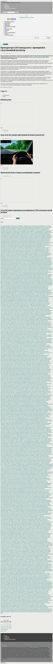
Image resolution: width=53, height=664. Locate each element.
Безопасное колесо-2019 (17, 256)
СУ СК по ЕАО (42, 547)
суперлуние (33, 550)
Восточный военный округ (32, 290)
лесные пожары (44, 389)
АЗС (46, 237)
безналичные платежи (6, 256)
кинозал (34, 370)
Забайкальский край (5, 348)
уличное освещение (24, 568)
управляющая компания (13, 573)
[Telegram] (8, 19)
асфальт (47, 251)
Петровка (45, 470)
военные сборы (33, 286)
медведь (42, 400)
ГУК (29, 314)
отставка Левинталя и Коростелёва (9, 459)
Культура (6, 30)
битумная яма (4, 264)
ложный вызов (18, 392)
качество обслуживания (45, 369)
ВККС (28, 282)
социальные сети (24, 541)
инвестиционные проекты (29, 360)
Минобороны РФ (15, 409)
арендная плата (22, 250)
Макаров (7, 396)
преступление (38, 491)
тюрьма (6, 564)
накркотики (13, 424)
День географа (10, 322)
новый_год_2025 (14, 441)
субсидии (40, 548)
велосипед (35, 277)
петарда (14, 470)
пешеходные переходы (20, 472)
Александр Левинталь (19, 240)
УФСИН (49, 574)
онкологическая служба (20, 451)
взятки (13, 281)
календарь (35, 366)
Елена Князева (4, 343)
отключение (3, 456)
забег (11, 348)
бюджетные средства (33, 272)
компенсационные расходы (16, 375)
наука (14, 429)
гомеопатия (42, 307)
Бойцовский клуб (10, 268)
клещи (35, 372)
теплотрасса (25, 555)
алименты (19, 242)
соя (10, 542)
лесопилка (3, 391)
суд (48, 548)
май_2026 (11, 395)
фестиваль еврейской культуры (23, 582)
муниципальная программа (15, 419)
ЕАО (50, 340)
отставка (50, 457)
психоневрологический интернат (8, 504)
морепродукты (4, 416)
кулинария (30, 383)
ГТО (1, 314)
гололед (18, 307)
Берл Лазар (20, 258)
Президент (31, 489)
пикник (45, 472)
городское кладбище (29, 309)
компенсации (6, 375)
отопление (36, 457)
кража (7, 381)
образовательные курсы (46, 443)
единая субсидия (22, 342)
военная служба (25, 286)
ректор (24, 511)
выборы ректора (31, 295)
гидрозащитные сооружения (34, 304)
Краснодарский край (23, 381)
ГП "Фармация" (36, 311)
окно (50, 448)
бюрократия (13, 273)
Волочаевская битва (16, 288)
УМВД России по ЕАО (15, 569)
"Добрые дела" (26, 225)
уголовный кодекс (30, 565)
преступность (45, 491)
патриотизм (6, 465)
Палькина (3, 461)
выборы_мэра (32, 296)
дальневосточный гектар (23, 316)
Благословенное (7, 265)
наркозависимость (5, 427)
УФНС (36, 574)
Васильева (17, 275)
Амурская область (16, 243)
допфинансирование (22, 338)
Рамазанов (3, 507)
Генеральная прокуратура (36, 302)
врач (5, 291)
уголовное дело (10, 565)
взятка (10, 281)
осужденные (42, 455)
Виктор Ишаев (42, 281)
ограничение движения (29, 448)
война (24, 287)
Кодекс (13, 373)
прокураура (43, 498)
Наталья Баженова (8, 429)
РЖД (35, 513)
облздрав (33, 442)
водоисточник (31, 284)
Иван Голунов (24, 357)
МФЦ (50, 420)
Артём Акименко (8, 251)
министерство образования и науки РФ (10, 407)
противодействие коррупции (34, 500)
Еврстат (7, 342)
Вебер (26, 275)
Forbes (28, 229)
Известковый (28, 359)
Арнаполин (40, 250)
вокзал (39, 287)
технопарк (21, 556)
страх (20, 546)
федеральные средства (40, 579)
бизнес (23, 259)
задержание (45, 348)
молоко (2, 415)
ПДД (44, 465)
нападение (33, 425)
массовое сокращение (45, 398)
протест (25, 500)
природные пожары (18, 493)
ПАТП (2, 465)
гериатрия (12, 304)
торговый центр (36, 557)
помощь (46, 482)
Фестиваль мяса (9, 583)
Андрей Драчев (31, 245)
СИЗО (4, 96)
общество (3, 447)
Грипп (31, 313)
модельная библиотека (17, 414)
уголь (2, 566)
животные (42, 346)
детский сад (36, 332)
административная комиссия (35, 236)
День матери (37, 323)
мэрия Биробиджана (17, 422)
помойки (42, 482)
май (8, 395)
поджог (35, 477)
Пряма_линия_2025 (10, 502)
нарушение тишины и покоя (12, 428)
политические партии (25, 482)
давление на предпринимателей (42, 314)
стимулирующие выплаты (33, 545)
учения (11, 575)
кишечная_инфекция (21, 372)
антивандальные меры (29, 246)
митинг (33, 410)
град (45, 311)
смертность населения (41, 533)
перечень (46, 469)
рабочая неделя (35, 505)
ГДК (29, 302)
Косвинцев (18, 379)
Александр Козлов (9, 240)
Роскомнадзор (28, 515)
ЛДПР (40, 386)
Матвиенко (3, 400)
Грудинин (35, 313)
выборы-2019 (46, 296)
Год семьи (26, 306)
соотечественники (42, 537)
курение (34, 384)
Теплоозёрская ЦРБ (47, 554)
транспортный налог (43, 560)
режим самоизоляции (21, 510)
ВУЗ (46, 293)
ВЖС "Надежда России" (26, 279)
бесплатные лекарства (28, 258)
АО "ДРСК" (22, 249)
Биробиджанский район (36, 263)
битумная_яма (10, 264)
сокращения (23, 537)
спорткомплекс (8, 543)
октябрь (2, 450)
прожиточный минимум (39, 497)
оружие (42, 454)
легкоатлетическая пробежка (12, 387)
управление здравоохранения (16, 571)
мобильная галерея (37, 413)
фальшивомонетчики (46, 577)
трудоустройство (48, 561)
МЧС (2, 422)
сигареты (33, 528)
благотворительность (6, 266)
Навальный (3, 423)
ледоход (9, 388)
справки (28, 543)
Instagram (32, 229)
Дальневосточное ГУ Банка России (9, 316)
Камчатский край (16, 368)
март (17, 398)
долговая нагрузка (5, 337)
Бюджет (29, 270)
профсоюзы (49, 501)
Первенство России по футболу (8, 469)
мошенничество (4, 418)
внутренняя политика (8, 284)
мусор (27, 420)
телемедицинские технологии (33, 552)
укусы (18, 568)
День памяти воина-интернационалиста (39, 324)
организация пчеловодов (34, 454)
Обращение (18, 445)
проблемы (9, 496)
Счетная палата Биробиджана (21, 551)
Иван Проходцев (32, 357)
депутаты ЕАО (34, 329)
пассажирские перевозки (31, 464)
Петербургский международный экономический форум (29, 470)
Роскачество (22, 515)
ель (16, 343)
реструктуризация (5, 513)
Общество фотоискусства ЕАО (32, 447)
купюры (27, 384)
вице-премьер (21, 282)
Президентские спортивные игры (8, 491)
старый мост (13, 545)
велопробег (30, 277)
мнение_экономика (5, 413)
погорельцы (23, 475)
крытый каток (33, 382)
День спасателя (48, 327)
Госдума (41, 310)
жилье (17, 347)
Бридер (18, 269)
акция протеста (11, 238)
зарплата (9, 354)
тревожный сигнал (5, 561)
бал (49, 252)
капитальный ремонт (31, 368)
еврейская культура (20, 341)
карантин (44, 368)
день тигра (18, 328)
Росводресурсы (10, 515)
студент (2, 547)
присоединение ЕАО (43, 493)
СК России (33, 529)
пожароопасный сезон (38, 479)
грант (2, 313)
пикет (42, 472)
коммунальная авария (26, 374)
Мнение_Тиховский (42, 411)
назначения (48, 423)
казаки (17, 366)
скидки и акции (35, 530)
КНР (2, 373)
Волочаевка (9, 288)
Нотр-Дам (41, 441)
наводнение (14, 423)
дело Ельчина (20, 320)
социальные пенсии (15, 541)
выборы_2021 (45, 295)
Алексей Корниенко (30, 241)
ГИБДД (19, 304)
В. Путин (18, 273)
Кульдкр (35, 383)
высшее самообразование (30, 300)
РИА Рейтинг (40, 513)
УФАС (27, 574)
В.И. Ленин (22, 273)
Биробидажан (18, 260)
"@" (1, 225)
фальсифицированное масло (25, 577)
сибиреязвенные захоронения (24, 528)
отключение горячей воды (21, 456)
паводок (34, 460)
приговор (40, 492)
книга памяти (44, 372)
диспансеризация (34, 333)
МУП (36, 419)
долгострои (12, 337)
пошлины (24, 487)
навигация (8, 423)
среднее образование (38, 543)
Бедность (30, 255)
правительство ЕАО (39, 487)
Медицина (7, 25)
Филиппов (13, 584)
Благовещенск (32, 264)
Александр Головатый (39, 238)
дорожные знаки (43, 338)
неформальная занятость (10, 436)
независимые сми (10, 432)
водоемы (25, 284)
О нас (5, 4)
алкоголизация (28, 242)
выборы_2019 (38, 295)
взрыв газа (38, 279)
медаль (33, 400)
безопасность (26, 256)
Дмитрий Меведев (18, 334)
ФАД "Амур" (8, 577)
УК (32, 566)
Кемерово (29, 370)
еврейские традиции (40, 341)
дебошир (8, 319)
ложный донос (25, 392)
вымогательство (15, 297)
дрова (32, 340)
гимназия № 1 (26, 305)
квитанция (13, 370)
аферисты (22, 252)
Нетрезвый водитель (40, 434)
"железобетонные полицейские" (38, 225)
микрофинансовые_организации (33, 405)
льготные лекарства (30, 393)
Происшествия (8, 29)
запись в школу (26, 352)
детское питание (43, 332)
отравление (45, 457)
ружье (50, 518)
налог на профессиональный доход (40, 424)
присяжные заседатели (20, 495)
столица (50, 545)
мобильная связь (46, 413)
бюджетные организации (22, 272)
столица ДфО (4, 546)
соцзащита (30, 538)
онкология (28, 451)
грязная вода (48, 313)
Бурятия (24, 270)
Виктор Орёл (49, 281)
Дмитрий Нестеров (37, 334)
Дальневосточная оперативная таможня (14, 315)
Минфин (12, 410)
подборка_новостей (5, 477)
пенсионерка (37, 466)
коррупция (10, 379)
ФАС (12, 578)
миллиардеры (44, 405)
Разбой (13, 506)
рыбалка (26, 519)
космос (39, 379)
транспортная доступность (22, 560)
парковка (35, 463)
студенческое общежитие (15, 547)
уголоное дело (47, 565)
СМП (36, 534)
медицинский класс (27, 401)
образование (37, 443)
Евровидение (48, 341)
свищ (17, 524)
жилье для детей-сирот (25, 347)
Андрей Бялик (16, 245)
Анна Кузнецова (47, 245)
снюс (45, 534)
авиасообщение (12, 233)
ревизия (48, 507)
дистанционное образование (7, 334)
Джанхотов (12, 333)
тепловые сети (17, 554)
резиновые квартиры (41, 510)
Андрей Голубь (23, 245)
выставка (3, 300)
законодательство (5, 351)
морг (47, 415)
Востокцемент (22, 290)
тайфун (33, 551)
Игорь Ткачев (43, 357)
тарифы (49, 551)
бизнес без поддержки (30, 259)
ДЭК (45, 340)
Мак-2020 (49, 395)
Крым (28, 382)
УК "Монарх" (46, 566)
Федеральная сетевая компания (14, 579)
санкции (16, 523)
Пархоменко (13, 464)
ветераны (22, 278)
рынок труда (41, 519)
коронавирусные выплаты (29, 378)
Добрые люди (4, 336)
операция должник (18, 452)
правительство (30, 487)
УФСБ (39, 574)
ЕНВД (18, 343)
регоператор (4, 510)
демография (27, 320)
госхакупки (30, 311)
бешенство (13, 259)
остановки (36, 455)
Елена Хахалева (11, 343)
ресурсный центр (13, 513)
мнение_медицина (26, 411)
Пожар (43, 478)
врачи (16, 291)
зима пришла (19, 356)
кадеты (2, 366)
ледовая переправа (25, 387)
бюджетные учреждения (45, 272)
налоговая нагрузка (8, 425)
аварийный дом (41, 231)
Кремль (2, 382)
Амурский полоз (24, 243)
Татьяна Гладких (4, 552)
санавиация (24, 521)
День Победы (19, 325)
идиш (2, 359)
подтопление (22, 478)
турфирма (38, 562)
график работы (17, 313)
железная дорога (42, 343)
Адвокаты (26, 236)
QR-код (39, 229)
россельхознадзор (13, 516)
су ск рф (15, 548)
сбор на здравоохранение (44, 523)
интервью (6, 363)
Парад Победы (11, 463)
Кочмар (48, 379)
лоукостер (35, 392)
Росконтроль (35, 515)
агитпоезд (13, 236)
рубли (39, 518)
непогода (21, 433)
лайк (37, 386)
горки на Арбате (4, 309)
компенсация (26, 375)
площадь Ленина (18, 474)
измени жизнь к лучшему (37, 359)
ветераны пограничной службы (32, 278)
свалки (9, 524)
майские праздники (18, 395)
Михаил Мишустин (39, 410)
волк (47, 287)
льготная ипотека (16, 393)
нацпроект (8, 430)
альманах (3, 243)
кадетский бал (46, 365)
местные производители (25, 404)
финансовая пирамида (46, 584)
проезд (31, 497)
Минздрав (21, 406)
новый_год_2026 (22, 441)
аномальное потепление (6, 246)
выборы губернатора (16, 295)
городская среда (20, 309)
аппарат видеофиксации (36, 249)
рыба (22, 519)
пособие (2, 486)
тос (41, 557)
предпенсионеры (5, 489)
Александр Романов (40, 240)
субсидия (45, 548)
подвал (11, 477)
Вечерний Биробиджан (15, 279)
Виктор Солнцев (4, 282)
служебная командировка (15, 533)
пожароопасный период (27, 479)
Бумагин (2, 270)
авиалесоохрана (4, 233)
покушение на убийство (25, 480)
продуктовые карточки (24, 497)
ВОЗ (47, 286)
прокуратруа (16, 498)
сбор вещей (35, 523)
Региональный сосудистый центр (31, 509)
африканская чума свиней (31, 252)
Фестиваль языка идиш (18, 583)
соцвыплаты (25, 538)
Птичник (24, 504)
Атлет (12, 252)
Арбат (6, 250)
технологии (3, 556)
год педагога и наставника (17, 306)
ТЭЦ (47, 562)
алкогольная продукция (42, 242)
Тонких (16, 557)
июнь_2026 (25, 365)
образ (32, 443)
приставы (9, 495)
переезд (36, 469)
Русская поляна (17, 519)
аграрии (18, 236)
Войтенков (35, 287)
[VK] (13, 19)
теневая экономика (5, 554)
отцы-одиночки (27, 459)
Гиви (22, 304)
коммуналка (18, 374)
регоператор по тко (11, 510)
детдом (40, 329)
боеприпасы (3, 268)
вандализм (8, 275)
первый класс (26, 469)
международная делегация (19, 402)
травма (6, 559)
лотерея (31, 392)
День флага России (42, 328)
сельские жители (4, 525)
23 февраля (12, 228)
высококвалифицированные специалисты (23, 299)
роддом (12, 514)
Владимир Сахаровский (19, 283)
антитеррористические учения (8, 249)
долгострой (17, 337)
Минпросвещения (42, 409)
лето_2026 (18, 391)
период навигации (5, 470)
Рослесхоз (41, 515)
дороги (28, 338)
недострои (42, 430)
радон (9, 506)
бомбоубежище (45, 268)
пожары (46, 479)
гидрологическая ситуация (12, 305)
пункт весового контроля (33, 504)
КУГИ (14, 383)
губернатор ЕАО (24, 314)
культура (43, 383)
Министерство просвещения (26, 407)
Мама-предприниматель (44, 396)
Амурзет (9, 243)
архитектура (31, 251)
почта (7, 487)
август (32, 232)
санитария (33, 521)
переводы (31, 469)
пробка (2, 496)
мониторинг (35, 415)
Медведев (37, 400)
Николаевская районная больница (9, 437)
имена (49, 359)
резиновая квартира (31, 510)
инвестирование (13, 360)
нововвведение (15, 438)
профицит (43, 501)
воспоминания (15, 290)
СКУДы (33, 532)
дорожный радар (8, 340)
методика (38, 404)
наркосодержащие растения (31, 427)
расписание (15, 507)
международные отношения (33, 402)
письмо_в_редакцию (29, 473)
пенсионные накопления (22, 468)
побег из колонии (40, 474)
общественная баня (5, 446)
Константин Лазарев (17, 377)
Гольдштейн (36, 307)
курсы (42, 384)
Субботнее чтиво (8, 35)
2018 (8, 228)
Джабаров (6, 333)
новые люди (3, 439)
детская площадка (26, 331)
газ (36, 301)
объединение (42, 447)
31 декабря (18, 228)
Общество (7, 24)
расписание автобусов (23, 507)
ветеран (18, 278)
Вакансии (6, 5)
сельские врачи (47, 524)
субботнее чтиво (29, 548)
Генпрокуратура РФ (5, 304)
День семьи (35, 327)
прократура (10, 498)
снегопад (42, 534)
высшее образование (18, 300)
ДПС (29, 340)
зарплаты (14, 354)
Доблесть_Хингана (47, 334)
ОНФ (40, 451)
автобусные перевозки (10, 234)
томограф (6, 557)
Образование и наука (9, 26)
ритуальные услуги (47, 513)
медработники (4, 402)
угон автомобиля (9, 566)
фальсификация (14, 577)
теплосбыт (19, 555)
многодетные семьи (18, 413)
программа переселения (38, 496)
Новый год (17, 439)
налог (21, 424)
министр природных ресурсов (40, 407)
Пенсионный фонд (42, 468)
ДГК (1, 319)
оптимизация (18, 454)
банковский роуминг (46, 254)
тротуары (19, 561)
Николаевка (37, 436)
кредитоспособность (47, 381)
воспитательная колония (6, 290)
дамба (45, 316)
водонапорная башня (9, 286)
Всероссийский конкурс (26, 293)
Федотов (13, 580)
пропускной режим (13, 500)
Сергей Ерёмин (43, 527)
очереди (48, 459)
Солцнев (36, 537)
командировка (31, 373)
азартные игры (37, 237)
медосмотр (43, 401)
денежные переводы (40, 320)
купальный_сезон (21, 384)
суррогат (38, 550)
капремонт (39, 368)
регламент (48, 509)
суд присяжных (4, 550)
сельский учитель (12, 525)
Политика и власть (9, 21)
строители (34, 546)
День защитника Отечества (41, 322)
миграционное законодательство (13, 405)
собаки (48, 534)
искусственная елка (19, 364)
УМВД (37, 568)
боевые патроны (47, 266)
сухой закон (47, 550)
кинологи (38, 370)
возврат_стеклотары (5, 287)
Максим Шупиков (29, 396)
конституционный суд (27, 377)
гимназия (21, 305)
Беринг (15, 258)
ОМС (4, 451)
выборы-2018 (39, 296)
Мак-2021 (3, 396)
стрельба (30, 546)
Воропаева (45, 288)
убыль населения (35, 564)
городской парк (37, 309)
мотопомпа (36, 416)
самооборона (14, 521)
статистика (18, 545)
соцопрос (3, 542)
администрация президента (27, 237)
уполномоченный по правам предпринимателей (31, 569)
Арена (9, 250)
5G (22, 228)
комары (46, 373)
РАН (7, 507)
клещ (32, 372)
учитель (15, 575)
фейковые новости (30, 580)
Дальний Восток (33, 316)
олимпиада (22, 450)
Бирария (9, 260)
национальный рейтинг (28, 429)
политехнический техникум (13, 482)
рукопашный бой (4, 519)
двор (46, 318)
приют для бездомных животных (43, 495)
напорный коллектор (41, 425)
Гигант (25, 304)
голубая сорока (29, 307)
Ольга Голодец (29, 450)
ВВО (21, 275)
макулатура (36, 396)
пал (41, 460)
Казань (21, 366)
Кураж (30, 384)
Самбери (30, 520)
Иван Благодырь (17, 357)
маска (25, 398)
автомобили (42, 234)
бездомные (35, 255)
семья (46, 525)
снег (38, 534)
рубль (42, 518)
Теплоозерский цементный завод (8, 555)
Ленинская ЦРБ (38, 388)
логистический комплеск (9, 392)
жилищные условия (11, 347)
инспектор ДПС (46, 361)
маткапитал (18, 400)
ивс (39, 357)
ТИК (27, 556)
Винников (15, 282)
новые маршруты (10, 439)
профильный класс (36, 501)
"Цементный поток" (38, 227)
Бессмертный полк (46, 258)
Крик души (19, 382)
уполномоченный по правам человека (17, 570)
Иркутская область (8, 364)
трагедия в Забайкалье (18, 559)
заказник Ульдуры (23, 350)
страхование (24, 546)
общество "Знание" (10, 447)
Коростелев (44, 378)
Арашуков (3, 250)
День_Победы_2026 (5, 329)
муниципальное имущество (28, 419)
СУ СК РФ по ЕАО (21, 548)
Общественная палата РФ (29, 446)
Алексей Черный (9, 242)
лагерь (29, 386)
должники (34, 337)
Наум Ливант (19, 429)
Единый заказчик (30, 342)
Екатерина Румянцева (40, 342)
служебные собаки (25, 533)
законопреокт (12, 351)
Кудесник (23, 383)
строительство (41, 546)
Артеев (2, 251)
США (29, 551)
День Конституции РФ (19, 323)
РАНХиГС (10, 507)
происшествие (4, 498)
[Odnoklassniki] (10, 19)
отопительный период (18, 457)
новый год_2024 (40, 439)
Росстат (43, 516)
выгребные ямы (7, 297)
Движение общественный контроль (36, 318)
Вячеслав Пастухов (21, 301)
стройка (47, 546)
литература (34, 391)
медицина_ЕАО (9, 401)
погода (18, 475)
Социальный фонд (43, 541)
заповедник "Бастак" (34, 352)
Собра (16, 536)
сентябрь (37, 527)
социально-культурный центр (40, 538)
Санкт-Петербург (10, 523)
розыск (40, 514)
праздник (4, 488)
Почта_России (19, 487)
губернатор (5, 314)
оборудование (27, 443)
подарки (48, 475)
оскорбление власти (8, 455)
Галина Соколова (9, 302)
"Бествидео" (13, 225)
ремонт (32, 511)
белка (8, 258)
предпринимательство (22, 489)
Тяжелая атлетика (12, 564)
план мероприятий (42, 473)
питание (36, 473)
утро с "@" (23, 574)
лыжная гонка (8, 393)
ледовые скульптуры (35, 387)
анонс (22, 246)
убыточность (42, 564)
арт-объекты (46, 250)
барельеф (8, 255)
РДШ (30, 507)
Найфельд (3, 424)
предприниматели (13, 489)
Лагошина (33, 386)
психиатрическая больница (43, 502)
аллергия (50, 242)
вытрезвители (39, 300)
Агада (9, 236)
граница (48, 311)
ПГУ (30, 465)
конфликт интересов (5, 378)
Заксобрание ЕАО (39, 351)
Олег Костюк (17, 450)
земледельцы (35, 355)
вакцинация (40, 273)
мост (20, 416)
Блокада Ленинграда (38, 266)
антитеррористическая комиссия (42, 247)
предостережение (32, 488)
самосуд (19, 521)
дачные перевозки (10, 318)
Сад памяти (18, 520)
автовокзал (32, 234)
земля (47, 355)
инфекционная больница (20, 363)
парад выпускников (45, 461)
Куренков (38, 384)
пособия (6, 486)
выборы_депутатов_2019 (23, 296)
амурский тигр (31, 243)
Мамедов (3, 397)
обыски (5, 448)
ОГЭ (36, 448)
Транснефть (13, 560)
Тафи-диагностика (12, 552)
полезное (33, 480)
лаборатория (18, 386)
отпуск (40, 457)
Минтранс (3, 410)
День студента (11, 328)
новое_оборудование (46, 438)
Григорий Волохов (25, 313)
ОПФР (23, 454)
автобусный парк (20, 234)
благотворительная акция (27, 265)
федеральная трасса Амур (28, 579)
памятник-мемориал (27, 461)
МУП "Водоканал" (41, 419)
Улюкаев (31, 568)
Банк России (14, 254)
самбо (33, 520)
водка (21, 284)
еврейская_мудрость (30, 341)
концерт (12, 378)
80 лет (37, 228)
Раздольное (33, 506)
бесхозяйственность (5, 259)
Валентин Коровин (31, 274)
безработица (4, 258)
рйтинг (2, 514)
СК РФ (37, 529)
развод (28, 506)
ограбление (21, 448)
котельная (43, 379)
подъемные (35, 478)
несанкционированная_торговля (40, 433)
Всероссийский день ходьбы (13, 293)
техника (46, 555)
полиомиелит (4, 482)
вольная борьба (34, 288)
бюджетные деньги (11, 272)
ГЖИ (16, 304)
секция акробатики (39, 524)
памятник (20, 461)
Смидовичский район (20, 534)
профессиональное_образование (24, 501)
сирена (40, 528)
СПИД (29, 542)
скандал (8, 530)
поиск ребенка (4, 480)
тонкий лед (12, 557)
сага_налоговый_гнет (11, 520)
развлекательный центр (21, 506)
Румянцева (11, 519)
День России (29, 327)
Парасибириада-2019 (20, 463)
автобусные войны (39, 233)
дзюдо (16, 333)
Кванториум (3, 370)
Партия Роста (7, 464)
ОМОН (50, 450)
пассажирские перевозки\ (43, 464)
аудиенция (17, 252)
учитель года (20, 575)
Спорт (5, 31)
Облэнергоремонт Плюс (15, 443)
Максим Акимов (13, 396)
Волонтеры (3, 288)
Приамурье (9, 492)
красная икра (15, 381)
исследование (4, 365)
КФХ (14, 386)
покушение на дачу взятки (13, 480)
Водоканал (37, 284)
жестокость (20, 346)
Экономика (7, 22)
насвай (38, 428)
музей (17, 418)
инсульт (2, 363)
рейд (47, 510)
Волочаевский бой (25, 288)
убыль (29, 564)
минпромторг (35, 409)
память (34, 461)
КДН (17, 370)
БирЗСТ (13, 260)
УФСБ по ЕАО (44, 574)
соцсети (7, 542)
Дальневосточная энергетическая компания (34, 315)
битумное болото (18, 264)
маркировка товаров (5, 398)
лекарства (14, 388)
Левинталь (44, 386)
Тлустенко (43, 556)
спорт (32, 542)
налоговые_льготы (17, 425)
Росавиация (3, 515)
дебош (4, 319)
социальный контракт (34, 541)
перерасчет (41, 469)
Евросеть (3, 342)
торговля (23, 557)
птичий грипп (19, 504)
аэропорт (41, 252)
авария (14, 232)
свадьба (2, 524)
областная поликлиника (25, 442)
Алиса (23, 242)
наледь (18, 424)
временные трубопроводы (33, 291)
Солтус (32, 537)
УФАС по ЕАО (32, 574)
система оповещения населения (22, 529)
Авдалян (36, 232)
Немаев (17, 433)
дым (42, 340)
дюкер (47, 340)
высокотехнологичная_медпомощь (41, 299)
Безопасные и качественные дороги (38, 256)
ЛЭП (39, 393)
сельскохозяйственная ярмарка (33, 525)
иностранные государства (36, 361)
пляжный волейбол (26, 474)
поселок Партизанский (10, 484)
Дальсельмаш (40, 316)
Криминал (24, 382)
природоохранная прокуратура (30, 493)
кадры (14, 366)
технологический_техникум (12, 556)
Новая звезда (44, 437)
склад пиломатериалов (12, 532)
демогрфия (32, 320)
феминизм (43, 580)
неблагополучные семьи (26, 430)
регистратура (42, 509)
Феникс (48, 580)
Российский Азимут (33, 516)
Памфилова (8, 461)
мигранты (43, 404)
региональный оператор (17, 509)
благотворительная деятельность (42, 265)
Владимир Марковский (41, 282)
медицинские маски (17, 401)
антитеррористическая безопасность (25, 247)
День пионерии (12, 325)
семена (43, 525)
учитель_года (35, 575)
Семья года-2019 (7, 527)
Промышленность (5, 500)
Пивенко (39, 472)
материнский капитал (11, 400)
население (42, 428)
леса (33, 389)
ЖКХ (5, 27)
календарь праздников (43, 366)
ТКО (40, 556)
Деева (18, 319)
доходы (26, 340)
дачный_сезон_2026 (20, 318)
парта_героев (41, 463)
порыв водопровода (27, 483)
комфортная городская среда (36, 375)
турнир (29, 562)
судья (21, 550)
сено (33, 527)
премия (28, 491)
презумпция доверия (21, 491)
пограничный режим (41, 475)
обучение (39, 445)
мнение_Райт (34, 411)
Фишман (29, 586)
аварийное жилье (25, 231)
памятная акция (14, 461)
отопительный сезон (28, 457)
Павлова (30, 460)
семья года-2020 (15, 527)
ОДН (38, 448)
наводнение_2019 (21, 423)
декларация (3, 320)
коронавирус (20, 378)
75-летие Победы (27, 228)
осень (2, 455)
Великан (30, 275)
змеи (24, 356)
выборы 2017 (7, 295)
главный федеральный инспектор (38, 305)
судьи (18, 550)
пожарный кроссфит (17, 479)
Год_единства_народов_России (42, 306)
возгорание (13, 287)
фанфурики (3, 578)
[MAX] (15, 19)
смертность (33, 533)
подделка (22, 477)
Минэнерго (26, 410)
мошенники (47, 416)
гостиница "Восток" (18, 311)
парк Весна (30, 463)
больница (19, 268)
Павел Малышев (24, 460)
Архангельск (22, 251)
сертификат (14, 528)
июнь (21, 365)
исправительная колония (42, 364)
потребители (32, 486)
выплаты (31, 297)
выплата (27, 297)
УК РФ (50, 566)
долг (39, 336)
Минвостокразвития (5, 406)
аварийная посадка (16, 231)
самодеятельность (44, 520)
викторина (10, 282)
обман (22, 443)
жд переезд (35, 343)
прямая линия (18, 502)
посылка (27, 486)
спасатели (13, 542)
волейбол (43, 287)
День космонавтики (29, 323)
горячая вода (4, 310)
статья (23, 545)
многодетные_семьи (28, 413)
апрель (43, 249)
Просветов (20, 500)
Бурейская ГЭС (7, 270)
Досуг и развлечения (9, 32)
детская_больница (35, 331)
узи (31, 566)
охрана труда (43, 459)
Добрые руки (10, 336)
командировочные (39, 373)
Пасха (50, 464)
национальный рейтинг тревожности (43, 429)
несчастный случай (30, 434)
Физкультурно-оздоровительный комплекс (34, 583)
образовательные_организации (8, 445)
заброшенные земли (35, 348)
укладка (11, 568)
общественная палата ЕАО (16, 446)
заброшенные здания (24, 348)
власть (35, 283)
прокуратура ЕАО (29, 498)
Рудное (46, 518)
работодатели (27, 505)
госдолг (37, 310)
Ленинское (3, 389)
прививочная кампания (32, 492)
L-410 (35, 229)
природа (11, 493)
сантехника (21, 523)
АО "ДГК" (17, 249)
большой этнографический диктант (30, 268)
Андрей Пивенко (39, 245)
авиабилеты (41, 232)
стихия (46, 545)
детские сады (16, 332)
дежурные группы (24, 319)
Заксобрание (32, 351)
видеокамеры (18, 281)
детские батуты (44, 331)
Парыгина (19, 464)
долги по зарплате (47, 336)
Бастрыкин (22, 255)
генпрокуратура (46, 302)
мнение (12, 411)
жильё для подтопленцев (37, 347)
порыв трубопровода (47, 483)
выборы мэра (24, 295)
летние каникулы (9, 391)
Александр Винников (29, 238)
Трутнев (2, 562)
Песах (10, 470)
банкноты (22, 254)
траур (49, 560)
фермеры (8, 582)
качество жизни (16, 369)
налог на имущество (27, 424)
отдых (46, 455)
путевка (48, 504)
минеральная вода (14, 406)
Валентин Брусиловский (21, 274)
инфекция (28, 363)
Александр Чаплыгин (10, 241)
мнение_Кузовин (18, 411)
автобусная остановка (29, 233)
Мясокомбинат (37, 422)
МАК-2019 (44, 395)
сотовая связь (10, 538)
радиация (5, 506)
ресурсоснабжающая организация (26, 513)
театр (18, 552)
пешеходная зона (10, 472)
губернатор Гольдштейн (14, 314)
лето (14, 391)
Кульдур (39, 383)
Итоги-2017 (14, 365)
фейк (22, 580)
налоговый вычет (26, 425)
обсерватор (34, 445)
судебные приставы (12, 550)
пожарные (9, 479)
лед (20, 387)
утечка (9, 574)
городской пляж (45, 309)
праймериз (14, 488)
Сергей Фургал (7, 528)
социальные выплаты (6, 541)
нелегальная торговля (10, 433)
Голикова (8, 307)
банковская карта (29, 254)
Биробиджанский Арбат (33, 261)
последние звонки (37, 484)
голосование (23, 307)
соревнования (4, 538)
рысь (45, 519)
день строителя (4, 328)
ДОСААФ (14, 340)
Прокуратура (6, 95)
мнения (11, 413)
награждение (33, 423)
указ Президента (5, 568)
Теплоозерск (33, 554)
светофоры (13, 524)
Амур (6, 243)
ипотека (46, 363)
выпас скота (22, 297)
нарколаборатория (13, 427)
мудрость (13, 418)
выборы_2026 (4, 296)
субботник (35, 548)
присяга (13, 495)
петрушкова (3, 472)
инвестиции (20, 360)
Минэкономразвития (19, 410)
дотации (19, 340)
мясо (33, 422)
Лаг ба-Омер (24, 386)
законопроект (19, 351)
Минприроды (28, 409)
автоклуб (37, 234)
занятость (19, 352)
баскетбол (13, 255)
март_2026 (21, 398)
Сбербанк (29, 523)
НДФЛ (19, 430)
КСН (44, 382)
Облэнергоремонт (5, 443)
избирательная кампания (14, 359)
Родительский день (19, 514)
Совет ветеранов (32, 536)
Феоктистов (3, 582)
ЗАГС (41, 348)
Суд (50, 548)
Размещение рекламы (10, 8)
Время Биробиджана (45, 291)
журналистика (48, 347)
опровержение (8, 454)
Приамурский (4, 492)
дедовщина (13, 319)
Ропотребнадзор (46, 514)
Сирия (43, 528)
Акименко (49, 237)
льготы (36, 393)
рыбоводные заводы (33, 519)
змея (26, 356)
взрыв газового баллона (46, 279)
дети (43, 329)
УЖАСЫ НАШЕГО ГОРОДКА (23, 566)
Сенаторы (29, 527)
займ (9, 350)
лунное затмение (42, 392)
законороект (26, 351)
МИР (30, 410)
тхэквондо (43, 562)
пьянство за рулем (16, 505)
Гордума (47, 307)
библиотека (18, 259)
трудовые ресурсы (39, 561)
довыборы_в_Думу (18, 336)
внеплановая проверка (42, 283)
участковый (7, 575)
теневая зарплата (45, 552)
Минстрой (49, 409)
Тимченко (31, 556)
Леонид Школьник (25, 389)
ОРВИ (26, 454)
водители (17, 284)
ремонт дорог (37, 511)
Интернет (11, 363)
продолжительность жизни (12, 497)
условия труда (41, 573)
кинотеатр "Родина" (45, 370)
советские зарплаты (8, 537)
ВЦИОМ (49, 293)
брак (10, 269)
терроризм (41, 555)
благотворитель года (16, 265)
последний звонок (45, 484)
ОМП (2, 451)
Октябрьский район (9, 450)
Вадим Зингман (29, 273)
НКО (34, 437)
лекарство (31, 388)
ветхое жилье (6, 279)
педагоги (12, 466)
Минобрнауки (22, 409)
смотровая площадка (30, 534)
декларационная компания (45, 319)
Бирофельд (45, 263)
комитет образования (10, 374)
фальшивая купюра (36, 577)
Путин (2, 505)
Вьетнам (7, 301)
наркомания (21, 427)
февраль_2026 (32, 578)
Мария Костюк (39, 397)
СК (30, 529)
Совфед (15, 537)
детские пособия (9, 332)
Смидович (12, 534)
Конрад (10, 377)
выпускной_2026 (9, 299)
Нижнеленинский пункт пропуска (27, 436)
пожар (39, 478)
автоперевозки (4, 236)
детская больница (5, 331)
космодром (23, 379)
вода (14, 284)
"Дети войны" (19, 225)
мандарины (25, 397)
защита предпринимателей (16, 355)
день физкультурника (33, 328)
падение (38, 460)
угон (4, 566)
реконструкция (19, 511)
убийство (19, 564)
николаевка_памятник (45, 436)
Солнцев (28, 537)
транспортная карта (33, 560)
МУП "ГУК (3, 420)
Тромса (11, 561)
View (2, 127)
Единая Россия (14, 342)
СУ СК (37, 547)
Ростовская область (16, 518)
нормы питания (30, 441)
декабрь (37, 319)
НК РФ (31, 437)
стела (26, 545)
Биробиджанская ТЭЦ (22, 261)
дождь (24, 336)
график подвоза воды (8, 313)
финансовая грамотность (35, 584)
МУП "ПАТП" (8, 420)
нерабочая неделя (28, 433)
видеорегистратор (26, 281)
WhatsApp (43, 229)
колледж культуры (19, 373)
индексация (15, 361)
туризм (22, 562)
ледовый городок (44, 387)
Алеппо (15, 242)
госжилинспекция (47, 310)
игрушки (49, 357)
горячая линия (10, 310)
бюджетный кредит (5, 273)
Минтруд (7, 410)
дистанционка (42, 333)
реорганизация (44, 511)
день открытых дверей (23, 324)
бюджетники (4, 272)
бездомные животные (43, 255)
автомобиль (48, 234)
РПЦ (26, 518)
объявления (49, 447)
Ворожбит (40, 288)
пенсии (27, 466)
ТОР (19, 557)
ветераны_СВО (43, 278)
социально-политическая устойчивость (10, 539)
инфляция (33, 363)
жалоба (30, 343)
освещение (49, 454)
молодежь (48, 414)
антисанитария (12, 247)
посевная (3, 484)
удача (15, 566)
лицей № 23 (43, 391)
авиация (18, 233)
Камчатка (10, 368)
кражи (10, 381)
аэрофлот (46, 252)
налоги (2, 425)
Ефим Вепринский (24, 343)
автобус (22, 233)
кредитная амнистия (37, 381)
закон (29, 350)
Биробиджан (25, 260)
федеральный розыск (6, 580)
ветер (14, 278)
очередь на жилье (5, 460)
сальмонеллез (24, 520)
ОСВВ (45, 454)
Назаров (43, 423)
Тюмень (2, 564)
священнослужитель (27, 524)
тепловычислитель (25, 554)
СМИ (9, 534)
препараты (32, 491)
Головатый (13, 307)
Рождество (36, 514)
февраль (26, 578)
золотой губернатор (33, 356)
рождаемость (29, 514)
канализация (23, 368)
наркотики (40, 427)
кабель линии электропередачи (35, 365)
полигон (38, 480)
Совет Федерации (40, 536)
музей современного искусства (26, 418)
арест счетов (32, 250)
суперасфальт (26, 550)
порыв (21, 483)
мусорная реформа (33, 420)
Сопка (48, 537)
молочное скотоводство (9, 415)
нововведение (22, 438)
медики (47, 400)
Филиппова (18, 584)
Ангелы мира (10, 245)
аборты (10, 231)
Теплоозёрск (40, 554)
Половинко (37, 482)
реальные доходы (35, 507)
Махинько (23, 400)
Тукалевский (13, 562)
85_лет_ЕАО (18, 229)
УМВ (34, 568)
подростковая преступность (7, 478)
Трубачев (24, 561)
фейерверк (18, 580)
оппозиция (39, 452)
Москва (9, 416)
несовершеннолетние (20, 434)
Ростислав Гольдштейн (6, 518)
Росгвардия (16, 515)
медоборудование (36, 401)
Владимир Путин (9, 283)
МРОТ (9, 418)
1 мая (49, 227)
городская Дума (12, 309)
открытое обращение (33, 456)
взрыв (33, 279)
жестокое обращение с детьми (42, 345)
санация (29, 521)
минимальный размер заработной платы (33, 406)
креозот (6, 382)
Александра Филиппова (20, 241)
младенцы (3, 411)
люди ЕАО (43, 393)
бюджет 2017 (34, 270)
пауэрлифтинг (25, 465)
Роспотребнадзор (5, 516)
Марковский (13, 398)
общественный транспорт (41, 446)
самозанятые (4, 521)
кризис (15, 382)
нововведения (37, 438)
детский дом (22, 332)
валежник (13, 274)
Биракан (5, 260)
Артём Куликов (15, 251)
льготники (22, 393)
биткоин (50, 263)
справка (24, 543)
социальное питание (42, 539)
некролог (3, 433)
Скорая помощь (24, 532)
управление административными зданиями (36, 570)
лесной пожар (37, 389)
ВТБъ (43, 293)
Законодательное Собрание (37, 350)
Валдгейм (45, 273)
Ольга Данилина (37, 450)
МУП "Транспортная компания (18, 420)
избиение (5, 359)
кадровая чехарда (8, 366)
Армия (36, 250)
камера (2, 368)
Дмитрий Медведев (28, 334)
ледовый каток (4, 388)
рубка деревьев (34, 518)
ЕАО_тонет (3, 341)
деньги (21, 329)
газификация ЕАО (41, 301)
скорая (19, 532)
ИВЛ (37, 357)
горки (50, 307)
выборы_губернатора (12, 296)
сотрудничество (18, 538)
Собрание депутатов (23, 536)
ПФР (4, 505)
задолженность (4, 350)
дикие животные (26, 333)
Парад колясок (4, 463)
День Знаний (10, 323)
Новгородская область (6, 438)
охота (38, 459)
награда (28, 423)
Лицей (39, 391)
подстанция (16, 478)
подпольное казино (42, 477)
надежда (38, 423)
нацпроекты (14, 430)
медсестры (10, 402)
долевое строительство (26, 337)
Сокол (18, 537)
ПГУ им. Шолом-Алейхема (37, 465)
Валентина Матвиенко (41, 274)
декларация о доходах (11, 320)
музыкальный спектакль (39, 418)
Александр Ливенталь (30, 240)
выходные (3, 301)
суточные (42, 550)
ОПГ (12, 452)
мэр (8, 422)
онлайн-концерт (35, 451)
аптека (46, 249)
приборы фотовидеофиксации (19, 492)
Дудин (39, 340)
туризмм (26, 562)
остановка (31, 455)
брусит (22, 269)
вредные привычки (22, 291)
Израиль (45, 359)
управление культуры (29, 571)
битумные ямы (25, 264)
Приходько (29, 495)
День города (17, 322)
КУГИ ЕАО (18, 383)
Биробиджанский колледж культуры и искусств (20, 263)
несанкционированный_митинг (8, 434)
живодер (25, 346)
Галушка (15, 302)
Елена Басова (48, 342)
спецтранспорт (24, 542)
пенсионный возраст (33, 468)
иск (14, 364)
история (9, 365)
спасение (18, 542)
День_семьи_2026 (14, 329)
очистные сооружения (14, 460)
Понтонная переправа (6, 483)
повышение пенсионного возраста (9, 475)
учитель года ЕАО (28, 575)
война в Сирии (29, 287)
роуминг (23, 518)
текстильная (23, 552)
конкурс (6, 377)
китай (4, 372)
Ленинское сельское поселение (13, 389)
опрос (13, 454)
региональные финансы (6, 509)
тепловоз (12, 554)
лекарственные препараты (23, 388)
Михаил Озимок (48, 410)
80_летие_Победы (5, 229)
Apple (24, 229)
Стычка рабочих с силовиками (29, 547)
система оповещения (9, 529)
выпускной (3, 299)
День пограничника (27, 325)
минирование (46, 406)
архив (26, 251)
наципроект (3, 430)
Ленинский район (46, 388)
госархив (32, 310)
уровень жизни (34, 573)
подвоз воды (16, 477)
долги (41, 336)
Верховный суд (41, 277)
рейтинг (2, 511)
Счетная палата (10, 551)
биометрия (48, 259)
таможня (37, 551)
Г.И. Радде (28, 301)
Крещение (10, 382)
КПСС (4, 381)
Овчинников (10, 448)
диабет (20, 333)
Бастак (18, 255)
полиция (32, 482)
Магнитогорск (4, 395)
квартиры (8, 370)
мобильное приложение (6, 414)
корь (14, 379)
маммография (8, 397)
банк (2, 254)
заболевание (16, 348)
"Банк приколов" (6, 225)
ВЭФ (11, 301)
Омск (6, 451)
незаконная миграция (19, 432)
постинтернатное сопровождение (16, 486)
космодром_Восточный (31, 379)
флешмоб (34, 586)
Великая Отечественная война (13, 277)
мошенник (41, 416)
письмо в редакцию (19, 473)
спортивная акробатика (39, 542)
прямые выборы (26, 502)
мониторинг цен (42, 415)
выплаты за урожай (38, 297)
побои (46, 474)
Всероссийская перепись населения (30, 292)
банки (18, 254)
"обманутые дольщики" (12, 227)
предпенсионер (41, 488)
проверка (18, 496)
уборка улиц (25, 564)
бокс (15, 268)
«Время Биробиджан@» (39, 57)
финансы (25, 586)
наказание (8, 424)
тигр (25, 556)
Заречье (5, 354)
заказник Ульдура (14, 350)
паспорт (23, 464)
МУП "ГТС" (48, 419)
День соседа (41, 327)
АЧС (38, 252)
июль (18, 365)
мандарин (19, 397)
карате (48, 368)
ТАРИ (45, 551)
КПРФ (2, 381)
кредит (30, 381)
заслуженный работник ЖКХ (23, 354)
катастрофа (7, 369)
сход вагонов (4, 551)
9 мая (22, 229)
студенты (6, 547)
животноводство (36, 346)
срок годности (4, 545)
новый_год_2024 (6, 441)
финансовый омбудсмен (17, 586)
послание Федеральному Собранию (24, 484)
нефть (17, 436)
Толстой (2, 557)
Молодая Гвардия (27, 414)
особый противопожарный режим (21, 455)
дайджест (3, 315)
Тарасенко (41, 551)
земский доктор (4, 356)
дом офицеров (40, 337)
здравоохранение (27, 355)
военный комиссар (41, 286)
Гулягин (32, 314)
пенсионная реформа (11, 468)
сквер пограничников (18, 530)
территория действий (33, 555)
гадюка (33, 301)
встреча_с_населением (37, 293)
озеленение (46, 448)
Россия (39, 516)
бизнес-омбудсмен (40, 259)
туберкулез (7, 562)
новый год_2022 (32, 439)
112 (6, 228)
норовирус (36, 441)
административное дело (14, 237)
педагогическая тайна (20, 466)
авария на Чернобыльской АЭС (23, 232)
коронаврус (38, 378)
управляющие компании (25, 573)
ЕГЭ (10, 342)
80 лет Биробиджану (44, 228)
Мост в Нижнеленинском (28, 416)
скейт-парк (25, 530)
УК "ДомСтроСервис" (38, 566)
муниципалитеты (5, 419)
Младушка (7, 411)
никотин (27, 437)
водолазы (42, 284)
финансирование (25, 584)
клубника (39, 372)
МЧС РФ (5, 422)
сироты (2, 529)
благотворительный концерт (18, 266)
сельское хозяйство (21, 525)
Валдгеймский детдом (6, 274)
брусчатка (26, 269)
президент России (38, 489)
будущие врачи (40, 269)
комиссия (3, 374)
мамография (14, 397)
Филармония (7, 584)
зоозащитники (9, 357)
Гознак (2, 307)
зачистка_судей (33, 354)
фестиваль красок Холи (36, 582)
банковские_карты (37, 254)
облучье (47, 442)
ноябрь (46, 441)
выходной (45, 300)
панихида (38, 461)
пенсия (49, 468)
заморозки (14, 352)
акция (6, 238)
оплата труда (26, 452)
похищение (3, 487)
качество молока (36, 369)
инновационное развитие (24, 361)
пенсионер (31, 466)
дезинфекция (31, 319)
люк (47, 393)
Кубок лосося (10, 383)
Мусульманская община (43, 420)
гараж (18, 302)
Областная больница (15, 442)
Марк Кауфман (46, 397)
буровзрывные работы (16, 270)
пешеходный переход (31, 472)
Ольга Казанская (45, 450)
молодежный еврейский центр (39, 414)
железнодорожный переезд (7, 345)
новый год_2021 (24, 439)
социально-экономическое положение (28, 539)
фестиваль (13, 582)
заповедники (42, 352)
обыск (2, 448)
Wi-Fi (47, 229)
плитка (12, 474)
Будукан (34, 269)
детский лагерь (29, 332)
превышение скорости (22, 488)
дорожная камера (34, 338)
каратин (2, 369)
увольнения (3, 565)
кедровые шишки (22, 370)
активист (3, 238)
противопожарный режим (10, 501)
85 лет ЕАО (12, 229)
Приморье (6, 493)
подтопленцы (29, 478)
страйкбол (16, 546)
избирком (22, 359)
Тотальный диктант (47, 557)
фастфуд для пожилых (19, 578)
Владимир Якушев (29, 283)
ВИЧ (26, 282)
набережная (44, 422)
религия (28, 511)
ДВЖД (26, 318)
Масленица (29, 398)
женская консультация (29, 345)
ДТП (35, 340)
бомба (40, 268)
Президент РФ (46, 489)
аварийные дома (34, 231)
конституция (36, 377)
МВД (30, 400)
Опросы (6, 33)
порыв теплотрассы (37, 483)
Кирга (2, 372)
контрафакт (48, 377)
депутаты (29, 329)
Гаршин (26, 302)
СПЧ (31, 543)
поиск (49, 479)
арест (27, 250)
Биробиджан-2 (31, 260)
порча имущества (15, 483)
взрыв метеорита (5, 281)
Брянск (30, 269)
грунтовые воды (41, 313)
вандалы (13, 275)
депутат (25, 329)
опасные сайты (7, 452)
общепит (44, 445)
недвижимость (35, 430)
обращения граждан (26, 445)
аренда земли (14, 250)
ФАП (7, 578)
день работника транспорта (11, 327)
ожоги (41, 448)
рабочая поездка (43, 505)
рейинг (50, 510)
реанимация (43, 507)
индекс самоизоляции (40, 360)
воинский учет (19, 287)
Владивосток (33, 282)
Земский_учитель (12, 356)
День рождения (22, 327)
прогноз (22, 496)
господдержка (4, 311)
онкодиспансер (11, 451)
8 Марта (34, 228)
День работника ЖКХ (37, 325)
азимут (43, 237)
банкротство (3, 255)
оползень (34, 452)
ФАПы (9, 578)
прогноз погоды (28, 496)
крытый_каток (39, 382)
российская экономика (23, 516)
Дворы (49, 318)
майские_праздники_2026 (36, 395)
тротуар (15, 561)
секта (33, 524)
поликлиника (43, 480)
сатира (25, 523)
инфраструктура (40, 363)
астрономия (42, 251)
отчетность (34, 459)
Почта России (12, 487)
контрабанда (42, 377)
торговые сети (28, 557)
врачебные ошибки (10, 291)
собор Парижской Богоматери (8, 536)
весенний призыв (9, 278)
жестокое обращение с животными (9, 346)
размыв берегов (40, 506)
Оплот (30, 452)
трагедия (10, 559)
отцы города (20, 459)
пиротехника (12, 473)
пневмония (33, 474)
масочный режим (36, 398)
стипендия (42, 545)
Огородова (15, 448)
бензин (11, 258)
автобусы (26, 234)
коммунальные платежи (37, 374)
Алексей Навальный (40, 241)
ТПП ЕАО (3, 559)
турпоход (33, 562)
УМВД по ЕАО (42, 568)
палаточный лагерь (46, 460)
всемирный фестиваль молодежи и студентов (11, 292)
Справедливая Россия (17, 543)
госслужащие (10, 311)
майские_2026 (26, 395)
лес (31, 389)
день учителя (24, 328)
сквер (11, 530)
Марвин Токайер (32, 397)
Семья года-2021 (23, 527)
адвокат (22, 236)
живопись (29, 346)
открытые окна (41, 456)
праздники (9, 488)
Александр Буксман (19, 238)
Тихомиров (36, 556)
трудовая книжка (30, 561)
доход (22, 340)
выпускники (45, 297)
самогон (37, 520)
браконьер (13, 269)
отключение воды (10, 456)
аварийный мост (9, 232)
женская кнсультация (19, 345)
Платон (8, 474)
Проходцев (3, 502)
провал (14, 496)
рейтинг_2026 (7, 511)
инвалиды (6, 360)
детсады (47, 329)
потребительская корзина (41, 486)
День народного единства (11, 324)
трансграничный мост (29, 559)
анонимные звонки (16, 246)
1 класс (46, 227)
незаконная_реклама (47, 432)
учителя (41, 575)
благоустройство (29, 266)
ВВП (24, 275)
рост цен (47, 516)
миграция (23, 405)
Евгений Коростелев (11, 341)
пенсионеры (43, 466)
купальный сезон (13, 384)
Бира (2, 260)
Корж (15, 378)
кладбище (28, 372)
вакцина (35, 273)
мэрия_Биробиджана (27, 422)
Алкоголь (34, 242)
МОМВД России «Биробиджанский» (23, 415)
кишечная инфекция (11, 372)
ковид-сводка (8, 373)
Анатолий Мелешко (39, 243)
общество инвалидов (20, 447)
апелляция (27, 249)
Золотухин (40, 356)
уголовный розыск (39, 565)
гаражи (22, 302)
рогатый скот (7, 514)
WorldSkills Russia (4, 231)
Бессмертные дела (37, 258)
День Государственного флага (27, 322)
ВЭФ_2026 (14, 301)
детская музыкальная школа (15, 331)
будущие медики (48, 269)
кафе (11, 369)
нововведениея (29, 438)
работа (22, 505)
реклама (13, 511)
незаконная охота (29, 432)
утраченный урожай (16, 574)
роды (25, 514)
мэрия (10, 422)
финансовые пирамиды (6, 586)
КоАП (4, 373)
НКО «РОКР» (38, 437)
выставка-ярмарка (9, 300)
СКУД (29, 532)
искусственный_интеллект (30, 364)
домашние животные (12, 338)
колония (26, 373)
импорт (2, 360)
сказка (4, 530)
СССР (8, 545)
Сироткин (47, 528)
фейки (24, 580)
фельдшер (38, 580)
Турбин (18, 562)
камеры (6, 368)
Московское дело (15, 416)
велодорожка (23, 277)
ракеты (46, 506)
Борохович (6, 269)
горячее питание (18, 310)
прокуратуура (37, 498)
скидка (30, 530)
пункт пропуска (42, 504)
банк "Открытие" (7, 254)
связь (20, 524)
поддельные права (29, 477)
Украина (15, 568)
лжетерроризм (24, 391)
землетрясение (42, 355)
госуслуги (25, 311)
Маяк (27, 400)
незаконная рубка (37, 432)
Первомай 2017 (19, 469)
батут (26, 255)
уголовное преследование (20, 565)
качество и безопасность (26, 369)
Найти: (2, 218)
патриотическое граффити (15, 465)
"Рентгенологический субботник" (26, 227)
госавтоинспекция (26, 310)
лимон (30, 391)
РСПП (29, 518)
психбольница (33, 502)
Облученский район (40, 442)
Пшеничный (9, 505)
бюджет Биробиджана (42, 270)
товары (48, 556)
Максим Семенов (21, 396)
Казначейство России (28, 366)
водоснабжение (18, 286)
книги (49, 372)
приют (33, 495)
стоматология (10, 546)
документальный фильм (32, 336)
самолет (9, 521)
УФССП (2, 575)
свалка (6, 524)
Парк (26, 463)
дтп (37, 340)
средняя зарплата (47, 543)
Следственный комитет (40, 532)
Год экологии (32, 306)
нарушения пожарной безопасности (27, 428)
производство (48, 497)
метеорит (33, 404)
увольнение (48, 564)
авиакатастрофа (48, 232)
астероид (36, 251)
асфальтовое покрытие (6, 252)
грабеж (42, 311)
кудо (27, 383)
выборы (2, 295)
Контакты (6, 7)
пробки (5, 496)
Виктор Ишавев (35, 281)
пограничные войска (31, 475)
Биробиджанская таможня (10, 261)
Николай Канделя (21, 437)
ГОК (5, 307)
